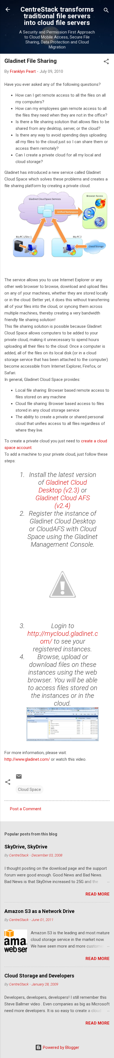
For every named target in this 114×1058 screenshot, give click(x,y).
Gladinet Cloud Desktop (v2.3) (62, 486)
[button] (106, 62)
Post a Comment (25, 808)
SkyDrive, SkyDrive (25, 847)
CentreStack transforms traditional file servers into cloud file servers (57, 16)
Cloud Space (29, 789)
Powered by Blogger (60, 1047)
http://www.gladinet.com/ (27, 759)
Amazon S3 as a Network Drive (39, 911)
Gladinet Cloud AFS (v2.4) (62, 502)
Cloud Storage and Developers (39, 976)
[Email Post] (18, 778)
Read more (98, 894)
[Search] (106, 11)
